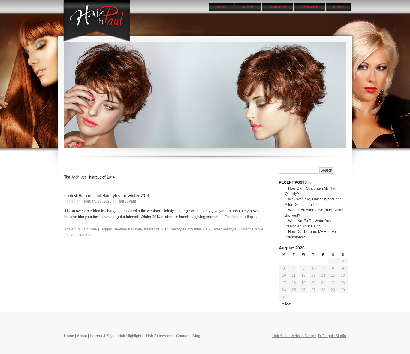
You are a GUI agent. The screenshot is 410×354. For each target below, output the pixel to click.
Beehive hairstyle (127, 229)
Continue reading (241, 217)
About (248, 7)
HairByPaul (126, 201)
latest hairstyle (225, 229)
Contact (309, 7)
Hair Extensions (159, 336)
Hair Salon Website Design (294, 336)
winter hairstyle (251, 229)
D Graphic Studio (332, 336)
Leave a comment (78, 235)
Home (221, 7)
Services (278, 7)
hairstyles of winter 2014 (191, 229)
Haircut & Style (103, 336)
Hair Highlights (130, 336)
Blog (338, 7)
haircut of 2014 (156, 229)
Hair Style (89, 229)
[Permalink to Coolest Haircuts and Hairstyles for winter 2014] (106, 195)
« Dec (287, 303)
